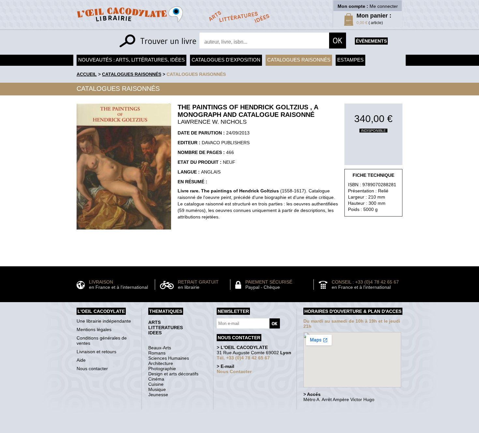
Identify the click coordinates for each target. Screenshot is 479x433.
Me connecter (384, 6)
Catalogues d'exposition (226, 60)
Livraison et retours (96, 351)
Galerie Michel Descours (238, 429)
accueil (87, 74)
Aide (81, 360)
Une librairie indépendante (104, 321)
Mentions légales (94, 329)
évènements (371, 41)
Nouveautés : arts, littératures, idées (131, 60)
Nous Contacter (234, 371)
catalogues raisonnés (196, 74)
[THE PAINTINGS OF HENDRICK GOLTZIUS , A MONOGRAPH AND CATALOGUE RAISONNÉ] (124, 231)
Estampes (350, 60)
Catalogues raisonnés (298, 60)
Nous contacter (92, 368)
